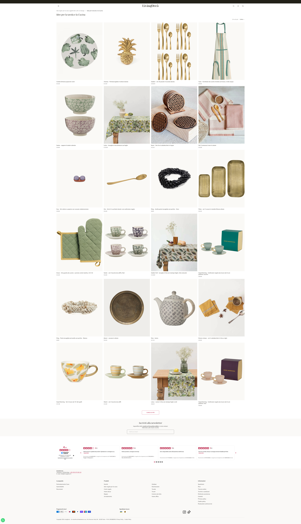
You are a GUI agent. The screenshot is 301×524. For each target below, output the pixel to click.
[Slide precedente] (106, 51)
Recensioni (59, 489)
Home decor (107, 491)
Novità (106, 484)
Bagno (106, 494)
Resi (199, 486)
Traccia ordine (202, 489)
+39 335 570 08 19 (75, 472)
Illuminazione (155, 486)
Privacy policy (202, 499)
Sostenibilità (60, 486)
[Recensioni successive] (236, 453)
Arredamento (108, 496)
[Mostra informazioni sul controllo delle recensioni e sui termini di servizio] (73, 455)
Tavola (154, 489)
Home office (155, 496)
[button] (242, 19)
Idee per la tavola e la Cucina (95, 10)
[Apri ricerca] (233, 6)
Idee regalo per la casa (110, 486)
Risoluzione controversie (205, 504)
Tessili (153, 491)
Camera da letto (156, 494)
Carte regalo (107, 489)
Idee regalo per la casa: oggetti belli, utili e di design (70, 10)
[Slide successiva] (147, 51)
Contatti (200, 496)
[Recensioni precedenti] (81, 453)
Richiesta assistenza (204, 494)
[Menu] (58, 6)
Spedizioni (201, 484)
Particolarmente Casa (62, 484)
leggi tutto (86, 453)
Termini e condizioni (203, 491)
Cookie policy (202, 501)
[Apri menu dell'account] (238, 6)
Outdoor (154, 484)
